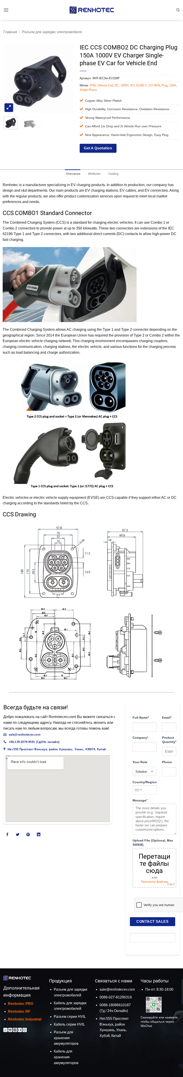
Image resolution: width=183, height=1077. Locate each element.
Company (140, 737)
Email (166, 717)
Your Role (140, 762)
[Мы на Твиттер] (17, 834)
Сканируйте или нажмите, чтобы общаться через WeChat (160, 1021)
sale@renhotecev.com (117, 989)
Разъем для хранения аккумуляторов (66, 1037)
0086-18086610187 (115, 1005)
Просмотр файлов (154, 881)
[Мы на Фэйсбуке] (7, 834)
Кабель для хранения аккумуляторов (66, 1057)
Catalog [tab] (113, 173)
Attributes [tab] (94, 173)
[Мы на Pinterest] (28, 834)
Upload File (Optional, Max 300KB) (153, 842)
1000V (125, 85)
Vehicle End (105, 85)
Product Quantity (169, 740)
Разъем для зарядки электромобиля (52, 32)
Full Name (141, 717)
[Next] (66, 78)
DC (117, 85)
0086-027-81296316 (116, 997)
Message (140, 800)
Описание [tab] (73, 173)
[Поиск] (178, 10)
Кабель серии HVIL (69, 1024)
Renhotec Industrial (24, 1019)
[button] (6, 9)
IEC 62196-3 (138, 85)
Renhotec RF (19, 1011)
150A (172, 85)
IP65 (93, 85)
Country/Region (145, 782)
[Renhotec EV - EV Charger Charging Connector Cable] (91, 10)
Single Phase (88, 89)
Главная (10, 32)
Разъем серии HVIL (70, 1016)
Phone (167, 762)
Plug (164, 85)
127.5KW (154, 85)
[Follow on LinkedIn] (38, 834)
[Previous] (10, 78)
